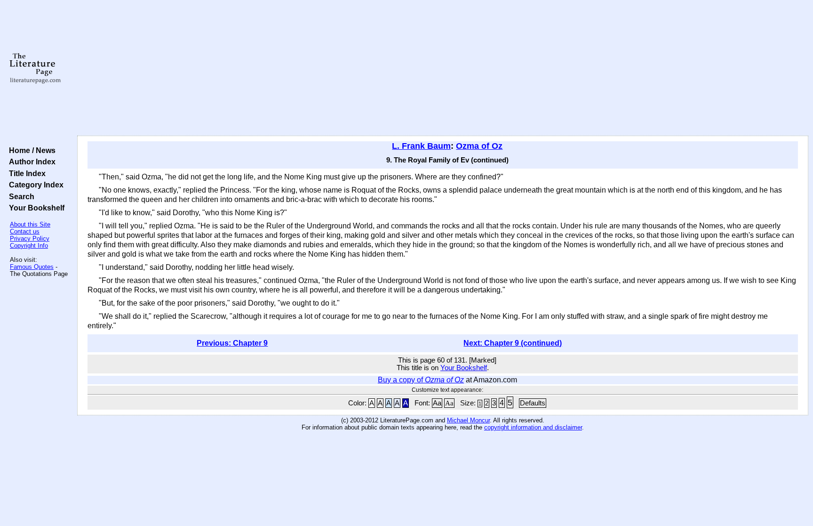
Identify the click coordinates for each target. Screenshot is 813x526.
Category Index (34, 184)
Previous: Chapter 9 (232, 343)
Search (19, 196)
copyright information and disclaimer (533, 427)
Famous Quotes (32, 266)
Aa (437, 403)
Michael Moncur (468, 420)
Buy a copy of (421, 380)
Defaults (532, 403)
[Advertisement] (442, 68)
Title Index (25, 173)
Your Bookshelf (34, 207)
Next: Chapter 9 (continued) (512, 343)
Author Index (30, 161)
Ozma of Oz (479, 146)
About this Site (30, 224)
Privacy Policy (29, 238)
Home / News (30, 150)
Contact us (25, 231)
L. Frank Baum (421, 146)
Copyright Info (29, 245)
